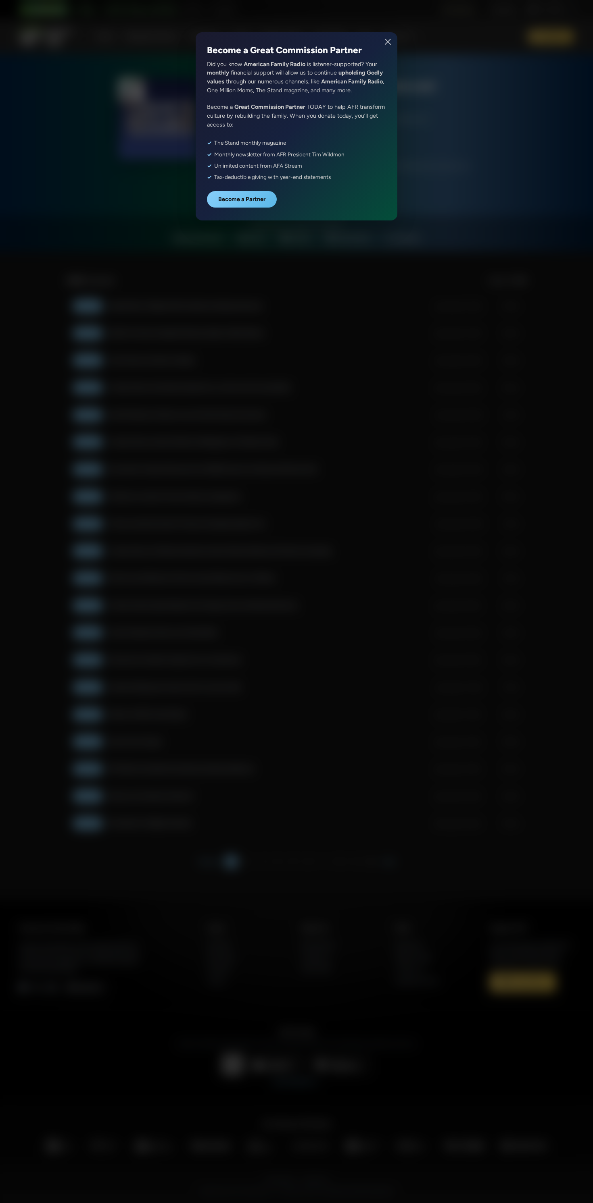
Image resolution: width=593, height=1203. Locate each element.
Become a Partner (241, 199)
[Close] (388, 41)
